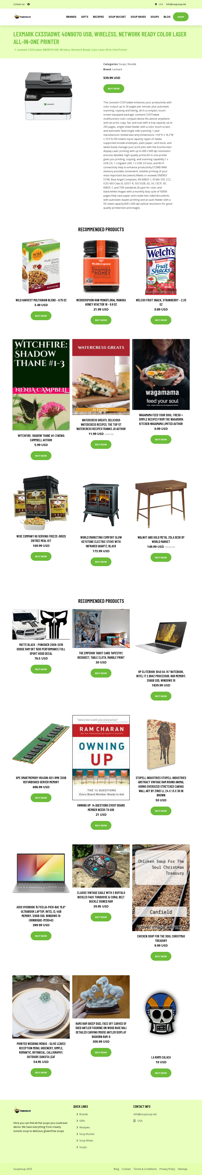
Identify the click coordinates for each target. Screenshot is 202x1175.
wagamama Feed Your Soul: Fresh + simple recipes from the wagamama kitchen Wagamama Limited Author (161, 419)
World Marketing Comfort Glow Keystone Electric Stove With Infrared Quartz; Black (101, 541)
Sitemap (182, 1169)
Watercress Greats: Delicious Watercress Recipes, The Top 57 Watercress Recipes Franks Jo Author (101, 424)
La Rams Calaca (161, 1057)
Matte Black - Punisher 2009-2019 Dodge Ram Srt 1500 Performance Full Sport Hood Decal (41, 649)
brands (71, 17)
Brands (83, 1114)
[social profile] (28, 4)
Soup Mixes (138, 17)
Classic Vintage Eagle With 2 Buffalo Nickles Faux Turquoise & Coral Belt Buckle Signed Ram (101, 897)
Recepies (98, 17)
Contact (126, 1169)
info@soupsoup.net (176, 4)
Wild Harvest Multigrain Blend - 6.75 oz (41, 300)
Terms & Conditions (145, 1169)
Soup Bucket (117, 17)
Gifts (84, 17)
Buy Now (114, 88)
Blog (167, 17)
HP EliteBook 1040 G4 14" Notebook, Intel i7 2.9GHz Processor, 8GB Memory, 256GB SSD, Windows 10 (161, 676)
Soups (155, 17)
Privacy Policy (167, 1169)
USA (161, 4)
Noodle (132, 64)
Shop (181, 16)
